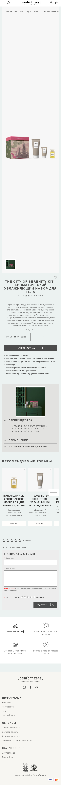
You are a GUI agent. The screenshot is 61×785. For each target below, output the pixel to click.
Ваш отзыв (10, 568)
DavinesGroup (8, 753)
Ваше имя (10, 558)
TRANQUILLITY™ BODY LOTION (26, 429)
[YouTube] (36, 687)
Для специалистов (11, 736)
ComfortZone (8, 757)
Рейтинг (9, 597)
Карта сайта (8, 707)
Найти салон (13, 632)
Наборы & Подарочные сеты (29, 12)
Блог (4, 711)
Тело (15, 12)
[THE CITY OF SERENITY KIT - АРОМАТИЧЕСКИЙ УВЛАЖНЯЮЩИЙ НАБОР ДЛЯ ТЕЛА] (30, 137)
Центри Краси (8, 715)
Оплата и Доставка (11, 728)
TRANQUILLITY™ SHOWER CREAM (28, 426)
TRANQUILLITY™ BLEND (23, 431)
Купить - (27, 348)
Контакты (6, 702)
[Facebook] (30, 688)
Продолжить (42, 605)
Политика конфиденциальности (17, 740)
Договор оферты (10, 732)
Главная (9, 12)
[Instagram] (24, 688)
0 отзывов (38, 295)
